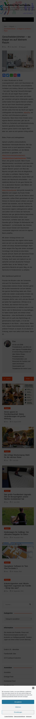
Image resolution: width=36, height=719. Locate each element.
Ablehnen (18, 707)
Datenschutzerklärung (19, 716)
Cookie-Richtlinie (8, 716)
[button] (33, 688)
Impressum (29, 716)
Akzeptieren (18, 702)
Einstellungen (18, 712)
